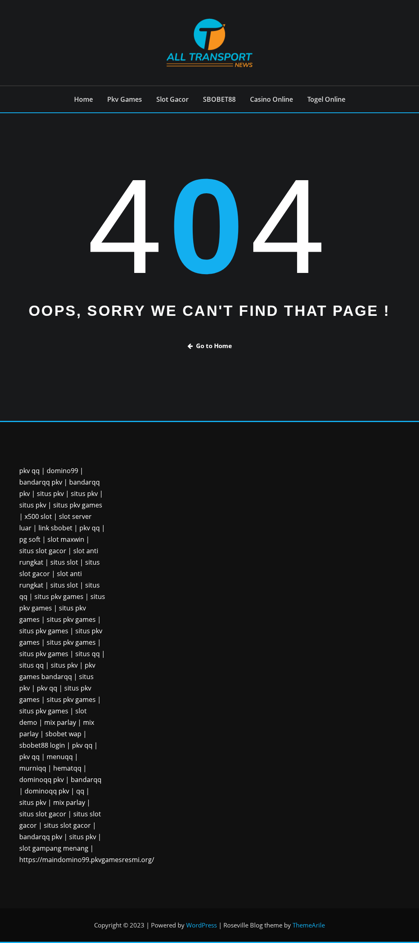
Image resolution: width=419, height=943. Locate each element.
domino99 (62, 470)
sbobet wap (63, 733)
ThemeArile (309, 925)
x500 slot (38, 516)
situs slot (64, 562)
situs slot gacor (42, 550)
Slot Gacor (172, 99)
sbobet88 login (42, 745)
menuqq (60, 756)
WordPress (201, 925)
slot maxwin (65, 539)
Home (83, 99)
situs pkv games (77, 505)
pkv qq (29, 470)
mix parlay (60, 722)
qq (80, 791)
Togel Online (326, 99)
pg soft (30, 539)
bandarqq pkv (40, 482)
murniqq (32, 768)
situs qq (87, 653)
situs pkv (50, 493)
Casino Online (271, 99)
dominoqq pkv (41, 779)
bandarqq (86, 779)
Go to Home (214, 346)
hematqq (67, 768)
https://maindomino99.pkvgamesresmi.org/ (86, 859)
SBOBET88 (219, 99)
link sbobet (55, 527)
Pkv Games (124, 99)
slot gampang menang (53, 848)
